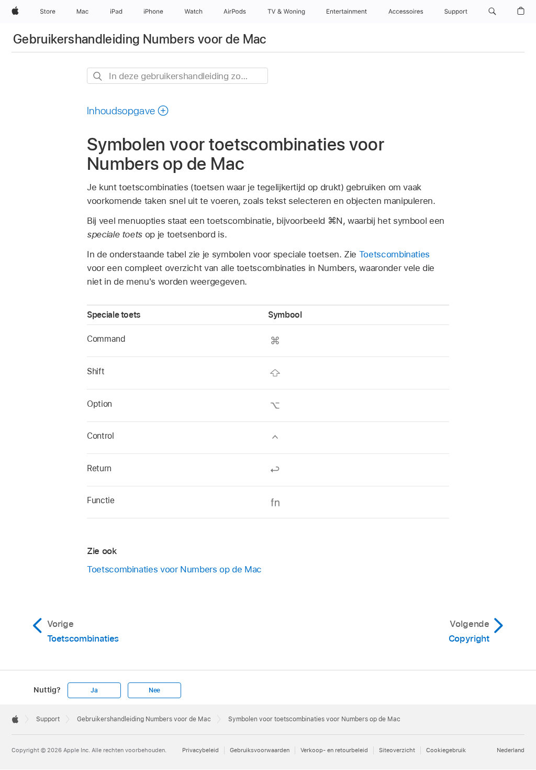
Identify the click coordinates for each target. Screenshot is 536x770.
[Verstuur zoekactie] (98, 76)
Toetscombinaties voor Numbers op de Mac (174, 569)
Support (48, 719)
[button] (492, 11)
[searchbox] (177, 76)
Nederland (510, 750)
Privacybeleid (200, 750)
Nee (154, 690)
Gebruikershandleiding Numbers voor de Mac (139, 39)
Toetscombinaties (394, 254)
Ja (94, 690)
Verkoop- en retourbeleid (334, 750)
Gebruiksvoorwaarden (259, 750)
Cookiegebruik (446, 750)
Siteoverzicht (397, 750)
